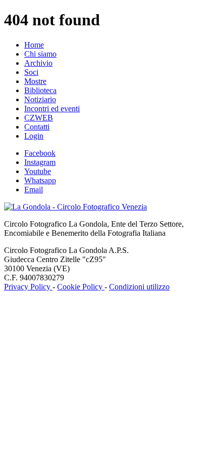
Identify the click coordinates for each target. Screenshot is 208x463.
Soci (31, 72)
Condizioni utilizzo (139, 286)
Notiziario (40, 99)
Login (33, 136)
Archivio (38, 63)
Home (34, 44)
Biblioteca (40, 90)
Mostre (35, 81)
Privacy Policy (28, 286)
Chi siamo (40, 54)
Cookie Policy (81, 286)
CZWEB (38, 117)
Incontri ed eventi (52, 108)
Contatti (36, 126)
